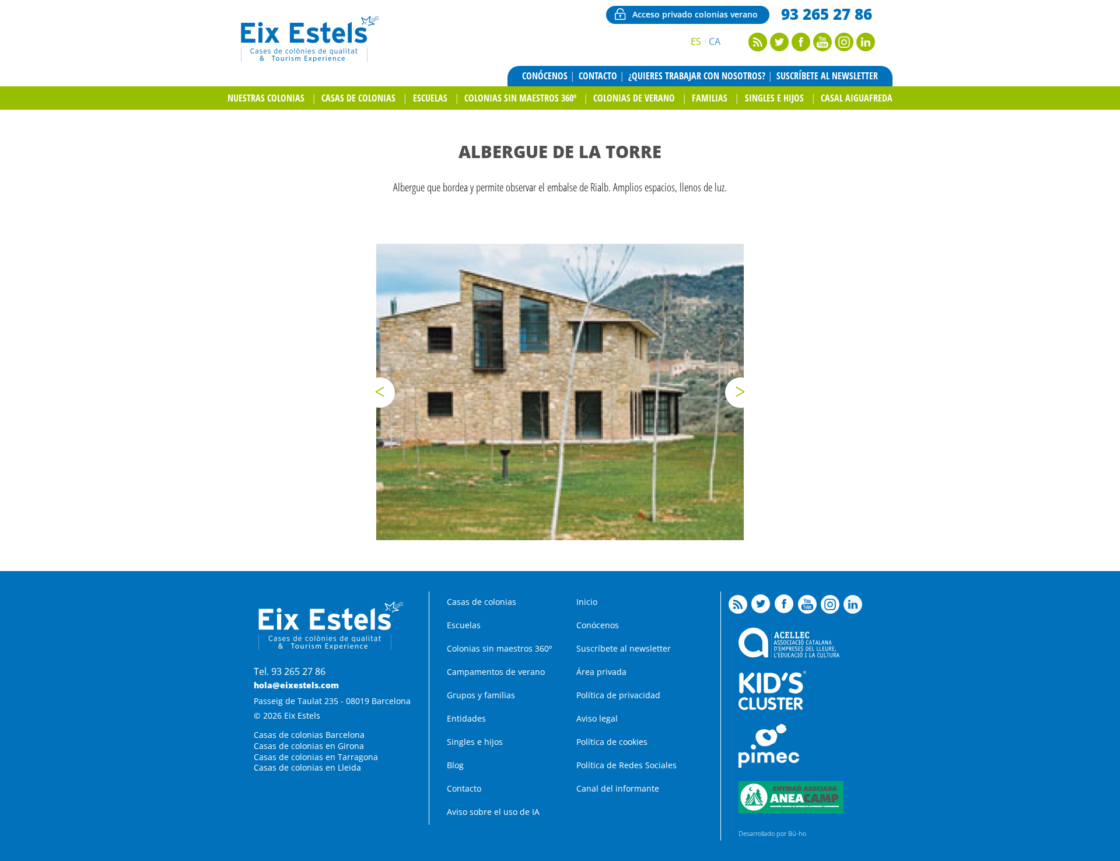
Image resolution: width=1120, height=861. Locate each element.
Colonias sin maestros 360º (520, 98)
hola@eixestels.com (296, 685)
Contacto (598, 75)
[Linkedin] (865, 47)
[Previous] (380, 392)
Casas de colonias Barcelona (309, 734)
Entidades (466, 718)
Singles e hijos (774, 98)
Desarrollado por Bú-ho (772, 833)
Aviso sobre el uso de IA (493, 811)
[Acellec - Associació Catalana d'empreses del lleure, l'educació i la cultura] (788, 654)
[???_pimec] (768, 764)
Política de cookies (612, 741)
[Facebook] (801, 47)
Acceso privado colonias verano (695, 14)
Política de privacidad (618, 695)
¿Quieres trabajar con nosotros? (696, 75)
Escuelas (430, 98)
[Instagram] (844, 47)
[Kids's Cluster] (772, 706)
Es (696, 41)
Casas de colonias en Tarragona (316, 756)
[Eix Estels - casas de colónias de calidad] (308, 60)
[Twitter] (779, 47)
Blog (455, 765)
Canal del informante (617, 788)
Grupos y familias (481, 695)
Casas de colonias (358, 98)
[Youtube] (822, 47)
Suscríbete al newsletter (827, 75)
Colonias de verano (634, 98)
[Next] (740, 392)
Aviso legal (597, 718)
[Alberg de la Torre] (560, 392)
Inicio (586, 601)
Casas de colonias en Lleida (307, 767)
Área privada (601, 671)
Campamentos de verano (496, 671)
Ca (714, 41)
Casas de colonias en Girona (309, 745)
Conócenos (545, 75)
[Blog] (757, 47)
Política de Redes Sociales (626, 765)
